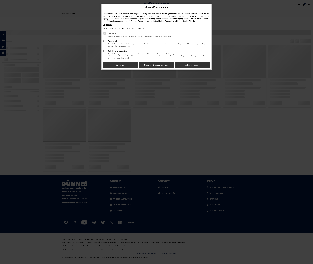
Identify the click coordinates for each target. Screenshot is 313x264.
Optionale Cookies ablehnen (156, 65)
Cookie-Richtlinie (189, 21)
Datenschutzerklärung (173, 21)
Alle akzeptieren (192, 65)
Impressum (107, 25)
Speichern (120, 65)
